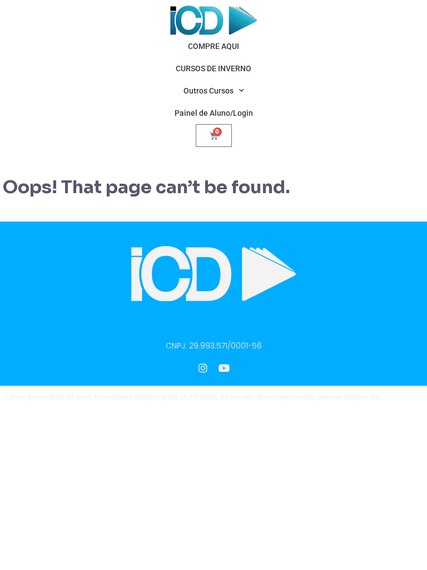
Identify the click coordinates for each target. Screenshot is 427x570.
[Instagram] (203, 368)
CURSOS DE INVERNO (213, 68)
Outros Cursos (208, 90)
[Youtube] (224, 368)
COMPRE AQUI (213, 46)
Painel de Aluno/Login (214, 113)
